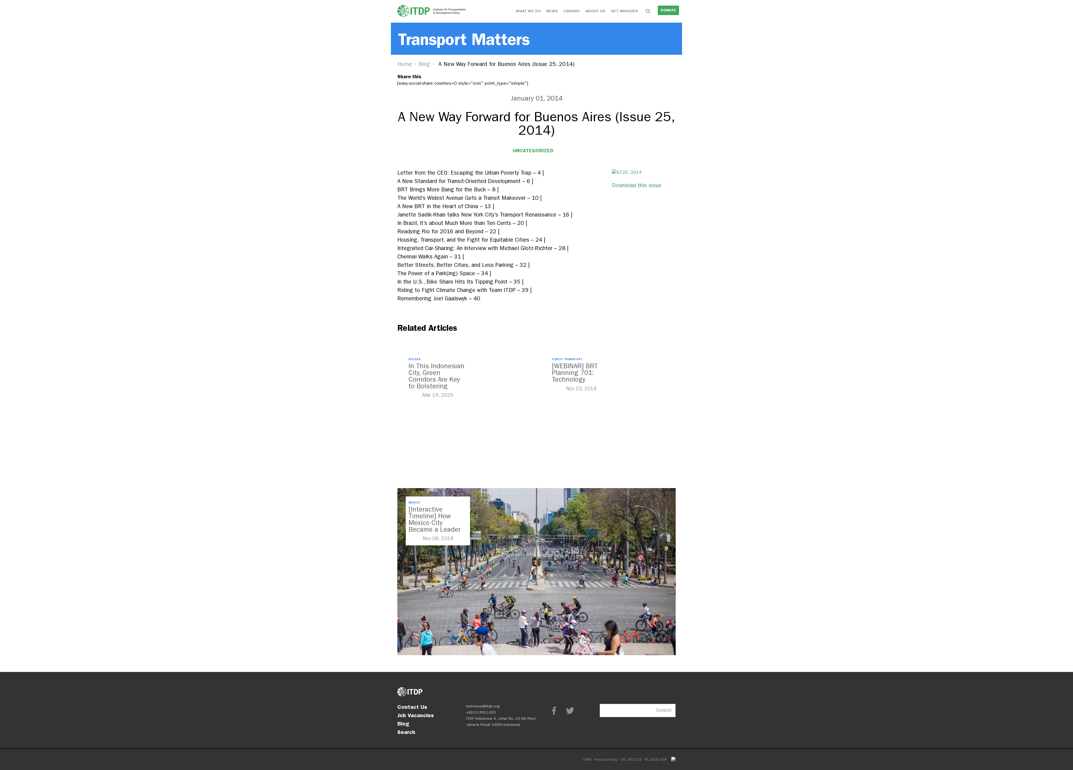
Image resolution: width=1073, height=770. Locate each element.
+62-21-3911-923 (481, 712)
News (552, 11)
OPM (587, 759)
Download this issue (636, 185)
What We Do (528, 11)
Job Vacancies (415, 715)
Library (571, 11)
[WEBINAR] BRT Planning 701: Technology (575, 372)
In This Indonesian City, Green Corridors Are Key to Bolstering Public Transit (436, 379)
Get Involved (624, 11)
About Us (595, 11)
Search (406, 732)
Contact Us (412, 707)
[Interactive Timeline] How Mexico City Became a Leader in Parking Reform (435, 522)
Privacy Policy (605, 759)
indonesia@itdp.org (483, 706)
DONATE (668, 10)
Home (404, 64)
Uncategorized (533, 151)
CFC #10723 (631, 759)
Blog (424, 64)
